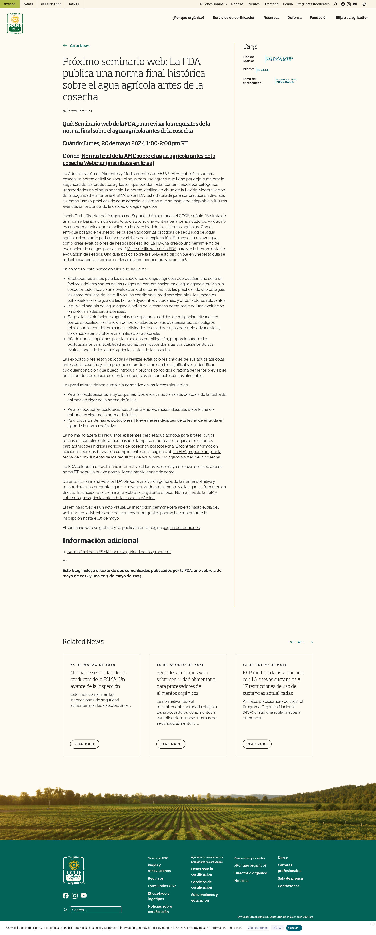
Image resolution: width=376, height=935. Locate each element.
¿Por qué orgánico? (189, 17)
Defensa (294, 17)
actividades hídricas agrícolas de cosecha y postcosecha (123, 446)
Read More (235, 927)
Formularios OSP (162, 886)
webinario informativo (120, 466)
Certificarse (51, 4)
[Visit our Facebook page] (343, 4)
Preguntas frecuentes (313, 4)
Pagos (28, 4)
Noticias (237, 4)
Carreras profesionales (289, 868)
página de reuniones (181, 527)
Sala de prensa (290, 878)
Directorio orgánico (250, 873)
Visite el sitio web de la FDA (151, 248)
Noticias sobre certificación (160, 909)
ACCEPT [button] (294, 928)
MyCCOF (10, 4)
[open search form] (335, 4)
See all (297, 642)
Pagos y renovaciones (159, 868)
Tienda (287, 4)
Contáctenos (288, 886)
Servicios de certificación (234, 17)
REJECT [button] (278, 927)
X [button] (372, 924)
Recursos (271, 17)
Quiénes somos (211, 4)
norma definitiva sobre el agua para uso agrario (124, 179)
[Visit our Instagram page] (349, 4)
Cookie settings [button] (258, 927)
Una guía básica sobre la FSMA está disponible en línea (153, 254)
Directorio (271, 4)
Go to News (79, 46)
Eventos (253, 4)
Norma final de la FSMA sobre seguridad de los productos (119, 551)
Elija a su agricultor (352, 17)
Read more (84, 744)
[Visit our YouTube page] (355, 4)
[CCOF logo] (15, 19)
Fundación (319, 17)
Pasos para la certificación (202, 871)
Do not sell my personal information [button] (203, 927)
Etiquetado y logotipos (158, 896)
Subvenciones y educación (204, 897)
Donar (74, 4)
